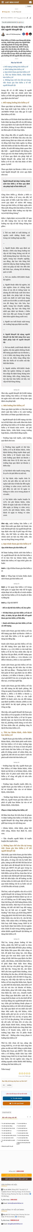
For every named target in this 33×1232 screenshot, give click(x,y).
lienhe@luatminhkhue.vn (15, 1203)
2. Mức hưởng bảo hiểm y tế (13, 69)
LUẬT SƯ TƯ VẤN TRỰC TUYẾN (16, 1175)
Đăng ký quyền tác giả (7, 1146)
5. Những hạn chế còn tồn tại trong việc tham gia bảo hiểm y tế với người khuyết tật (17, 82)
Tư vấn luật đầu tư (22, 1123)
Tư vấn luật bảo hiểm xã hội (9, 1135)
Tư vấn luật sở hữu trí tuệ (8, 1128)
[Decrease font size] (27, 18)
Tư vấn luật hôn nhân (22, 1133)
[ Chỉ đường (19, 1216)
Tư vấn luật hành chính (7, 1137)
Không (9, 1085)
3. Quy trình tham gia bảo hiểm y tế (16, 72)
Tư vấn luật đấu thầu (22, 1137)
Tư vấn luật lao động (7, 1126)
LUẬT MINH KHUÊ (13, 2)
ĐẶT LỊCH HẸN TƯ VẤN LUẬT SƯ (16, 1179)
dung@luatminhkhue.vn (15, 1224)
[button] (30, 34)
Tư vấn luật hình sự (22, 1128)
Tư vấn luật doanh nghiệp (8, 1123)
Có (4, 1085)
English (29, 6)
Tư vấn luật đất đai (6, 1133)
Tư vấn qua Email (17, 1103)
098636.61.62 (14, 1220)
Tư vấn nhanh (17, 1098)
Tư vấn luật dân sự (6, 1130)
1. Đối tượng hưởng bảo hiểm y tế (15, 67)
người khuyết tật (7, 1112)
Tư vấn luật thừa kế (22, 1130)
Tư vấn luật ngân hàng (23, 1140)
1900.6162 (20, 1171)
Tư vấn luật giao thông (23, 1135)
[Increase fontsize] (30, 18)
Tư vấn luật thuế (21, 1126)
